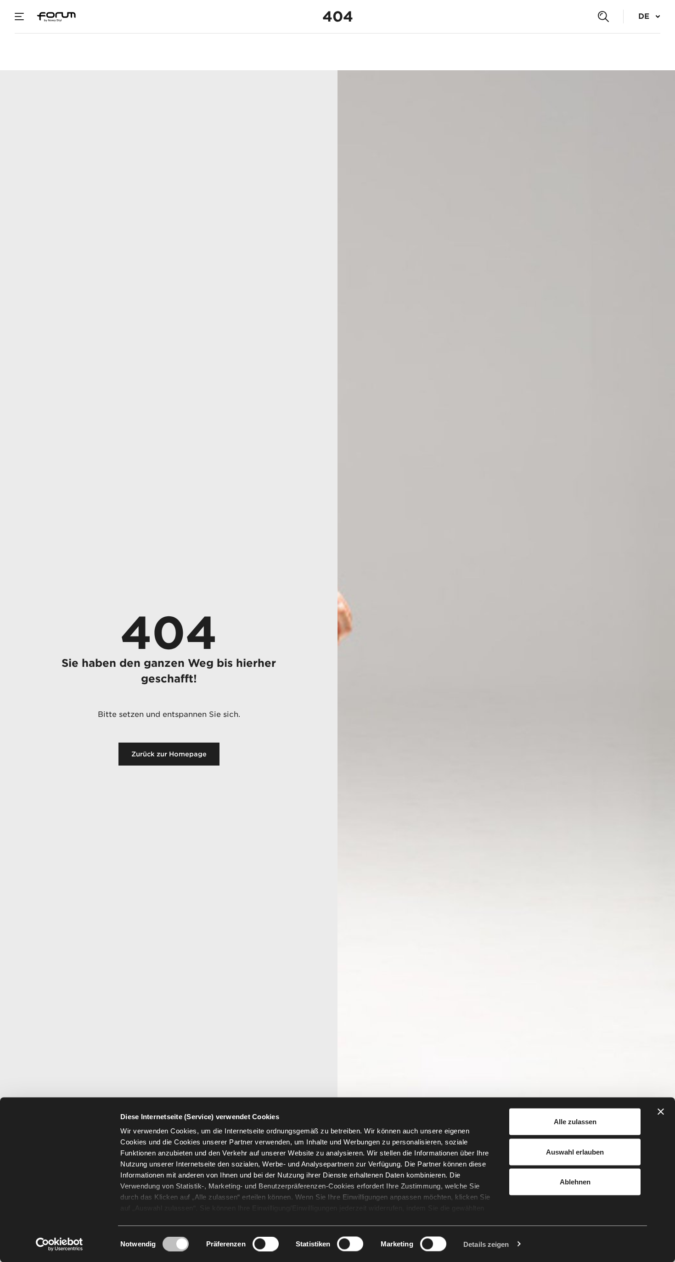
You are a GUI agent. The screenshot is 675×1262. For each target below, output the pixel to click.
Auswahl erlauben (575, 1151)
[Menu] (19, 17)
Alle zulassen (575, 1122)
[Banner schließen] (661, 1112)
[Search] (603, 16)
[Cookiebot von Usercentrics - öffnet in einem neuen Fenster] (59, 1244)
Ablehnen (575, 1182)
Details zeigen (486, 1244)
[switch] (266, 1243)
